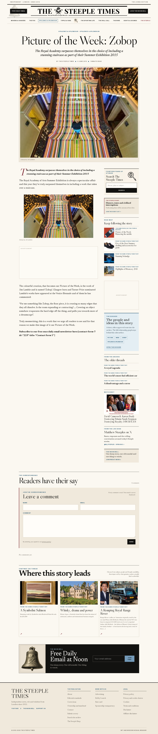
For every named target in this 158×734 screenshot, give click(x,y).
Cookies (126, 702)
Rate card (98, 702)
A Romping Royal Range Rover (115, 612)
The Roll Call (103, 20)
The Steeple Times (66, 61)
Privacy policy (128, 694)
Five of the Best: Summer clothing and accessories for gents (125, 245)
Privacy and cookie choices (133, 698)
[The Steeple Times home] (79, 11)
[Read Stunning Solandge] (109, 258)
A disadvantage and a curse (117, 384)
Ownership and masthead (76, 706)
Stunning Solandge (122, 256)
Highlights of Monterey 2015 (126, 269)
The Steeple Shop (147, 20)
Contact (70, 710)
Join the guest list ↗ (113, 211)
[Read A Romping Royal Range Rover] (119, 593)
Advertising (99, 694)
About (69, 694)
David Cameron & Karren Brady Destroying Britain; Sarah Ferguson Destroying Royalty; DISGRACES (120, 419)
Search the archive (74, 718)
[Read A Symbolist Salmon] (39, 593)
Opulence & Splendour (48, 20)
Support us (41, 708)
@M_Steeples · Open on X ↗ (114, 444)
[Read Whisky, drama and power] (79, 593)
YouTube (15, 708)
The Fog (32, 20)
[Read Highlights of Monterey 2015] (109, 271)
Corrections (71, 702)
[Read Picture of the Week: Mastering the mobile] (109, 233)
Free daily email (18, 11)
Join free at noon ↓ (113, 459)
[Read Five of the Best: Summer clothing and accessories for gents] (109, 245)
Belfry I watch (100, 698)
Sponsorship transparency (105, 706)
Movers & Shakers (18, 20)
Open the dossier (113, 347)
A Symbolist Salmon (33, 610)
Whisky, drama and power (76, 610)
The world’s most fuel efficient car (120, 376)
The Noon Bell (28, 708)
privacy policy (46, 542)
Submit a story (72, 714)
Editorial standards (74, 698)
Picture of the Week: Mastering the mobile (123, 233)
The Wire (116, 20)
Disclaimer (127, 710)
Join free (129, 658)
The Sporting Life (88, 20)
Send (131, 542)
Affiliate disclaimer (130, 714)
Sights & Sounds (130, 20)
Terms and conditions (131, 706)
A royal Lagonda (112, 368)
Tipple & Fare (66, 20)
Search (121, 190)
